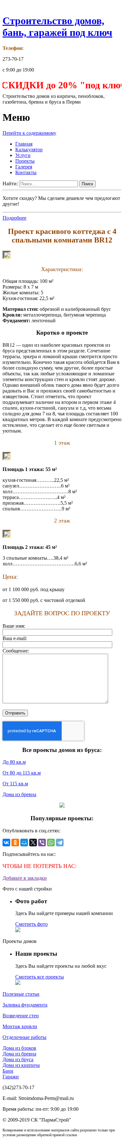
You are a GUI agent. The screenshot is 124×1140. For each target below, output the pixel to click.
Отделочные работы (24, 1037)
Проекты (25, 161)
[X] (33, 842)
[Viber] (42, 842)
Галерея (23, 166)
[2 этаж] (7, 536)
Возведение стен (21, 1015)
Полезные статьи (21, 994)
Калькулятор (29, 149)
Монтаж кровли (20, 1026)
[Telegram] (60, 842)
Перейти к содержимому (29, 133)
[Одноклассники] (15, 842)
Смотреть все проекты (39, 977)
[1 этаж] (7, 458)
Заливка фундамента (25, 1004)
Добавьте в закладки (25, 878)
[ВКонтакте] (6, 842)
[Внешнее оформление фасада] (7, 257)
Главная (23, 144)
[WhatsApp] (51, 842)
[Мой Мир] (24, 842)
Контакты (26, 172)
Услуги (23, 155)
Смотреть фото (31, 924)
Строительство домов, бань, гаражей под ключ (57, 26)
